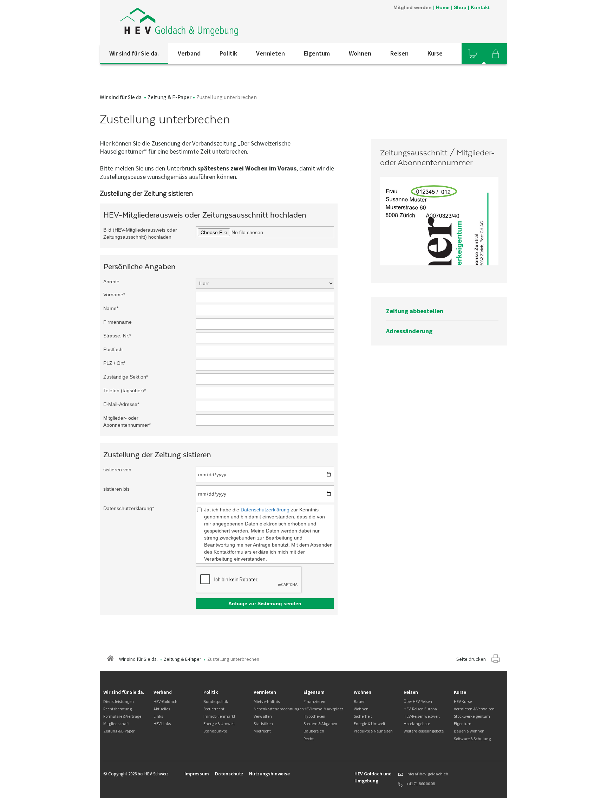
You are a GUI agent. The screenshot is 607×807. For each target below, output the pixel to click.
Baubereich (314, 731)
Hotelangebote (417, 723)
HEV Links (162, 723)
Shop (460, 7)
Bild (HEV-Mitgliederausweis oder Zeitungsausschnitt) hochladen (140, 233)
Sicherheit (363, 716)
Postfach (113, 349)
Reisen (399, 53)
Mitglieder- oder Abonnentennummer (127, 421)
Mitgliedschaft (116, 723)
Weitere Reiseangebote (424, 731)
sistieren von (117, 469)
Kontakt (480, 7)
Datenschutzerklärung (128, 508)
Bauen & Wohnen (469, 731)
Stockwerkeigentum (472, 716)
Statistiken (263, 723)
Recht (309, 738)
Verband (189, 53)
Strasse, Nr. (117, 335)
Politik (228, 53)
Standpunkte (215, 731)
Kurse (435, 53)
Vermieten (270, 53)
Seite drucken (471, 659)
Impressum (196, 773)
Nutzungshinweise (269, 773)
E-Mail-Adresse (121, 404)
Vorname (114, 294)
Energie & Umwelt (219, 723)
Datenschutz (229, 773)
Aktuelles (162, 708)
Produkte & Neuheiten (373, 731)
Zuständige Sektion (125, 377)
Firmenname (117, 322)
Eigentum (317, 53)
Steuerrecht (213, 708)
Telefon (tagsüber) (124, 390)
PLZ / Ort (114, 363)
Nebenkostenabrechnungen (279, 708)
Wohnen (360, 53)
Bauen (360, 701)
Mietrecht (262, 731)
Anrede (111, 281)
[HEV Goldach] (194, 22)
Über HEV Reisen (418, 701)
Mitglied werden (412, 7)
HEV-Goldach (165, 701)
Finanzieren (314, 701)
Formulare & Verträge (122, 716)
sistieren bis (116, 489)
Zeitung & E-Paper (169, 97)
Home (443, 7)
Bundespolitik (215, 701)
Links (158, 716)
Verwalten (263, 716)
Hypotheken (314, 716)
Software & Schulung (472, 738)
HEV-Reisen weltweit (422, 716)
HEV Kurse (463, 701)
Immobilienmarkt (219, 716)
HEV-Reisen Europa (420, 708)
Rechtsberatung (117, 708)
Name (110, 308)
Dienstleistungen (118, 701)
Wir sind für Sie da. (134, 53)
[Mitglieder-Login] (495, 53)
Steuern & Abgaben (320, 723)
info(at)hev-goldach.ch (427, 773)
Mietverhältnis (267, 701)
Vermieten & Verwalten (474, 708)
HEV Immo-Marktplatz (323, 708)
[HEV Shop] (473, 53)
